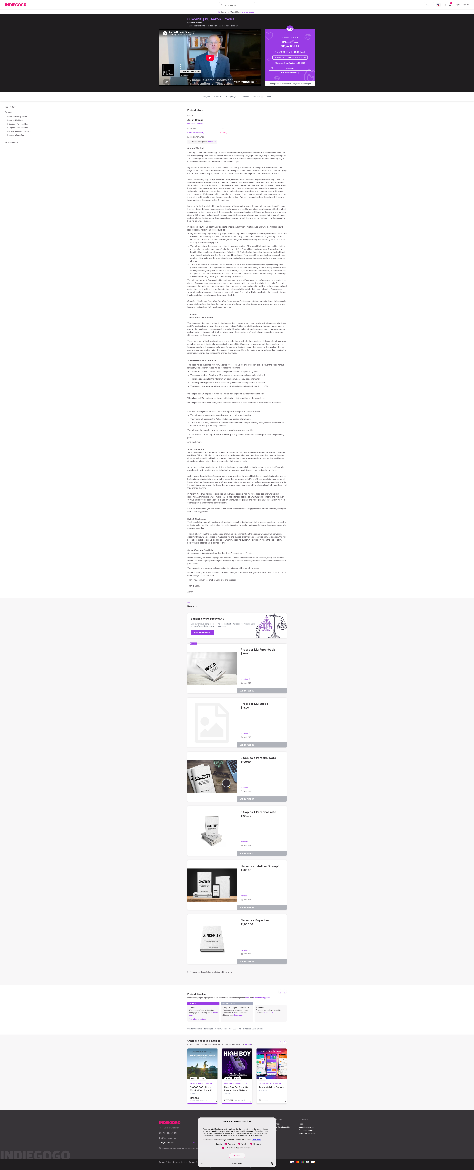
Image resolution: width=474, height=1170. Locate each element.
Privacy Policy (165, 1162)
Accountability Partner (271, 1087)
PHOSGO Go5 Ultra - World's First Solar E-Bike (201, 1090)
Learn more (239, 1015)
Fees (301, 1124)
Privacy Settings (195, 1162)
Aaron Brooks (196, 23)
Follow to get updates (197, 1019)
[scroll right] (285, 991)
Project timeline (11, 142)
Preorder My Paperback (17, 116)
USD (427, 5)
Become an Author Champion (19, 131)
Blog (275, 1130)
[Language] (438, 5)
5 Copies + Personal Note (17, 128)
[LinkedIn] (175, 1133)
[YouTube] (168, 1133)
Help (247, 998)
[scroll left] (280, 991)
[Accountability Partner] (272, 1063)
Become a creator (306, 1130)
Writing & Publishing (196, 132)
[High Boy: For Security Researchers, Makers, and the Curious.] (237, 1063)
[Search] (222, 4)
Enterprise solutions (307, 1133)
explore (248, 1044)
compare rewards (202, 632)
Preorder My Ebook (15, 120)
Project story (10, 107)
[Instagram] (172, 1133)
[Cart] (444, 4)
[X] (164, 1133)
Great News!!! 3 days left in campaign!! (290, 84)
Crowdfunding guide (261, 998)
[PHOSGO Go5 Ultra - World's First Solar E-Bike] (202, 1063)
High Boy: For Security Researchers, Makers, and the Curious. (236, 1090)
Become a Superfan (15, 135)
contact (200, 124)
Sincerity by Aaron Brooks (210, 19)
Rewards (8, 112)
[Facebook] (160, 1133)
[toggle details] (217, 1103)
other (224, 132)
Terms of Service (180, 1162)
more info (191, 124)
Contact (276, 1124)
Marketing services (306, 1127)
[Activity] (450, 4)
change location (248, 12)
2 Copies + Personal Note (17, 124)
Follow (290, 68)
